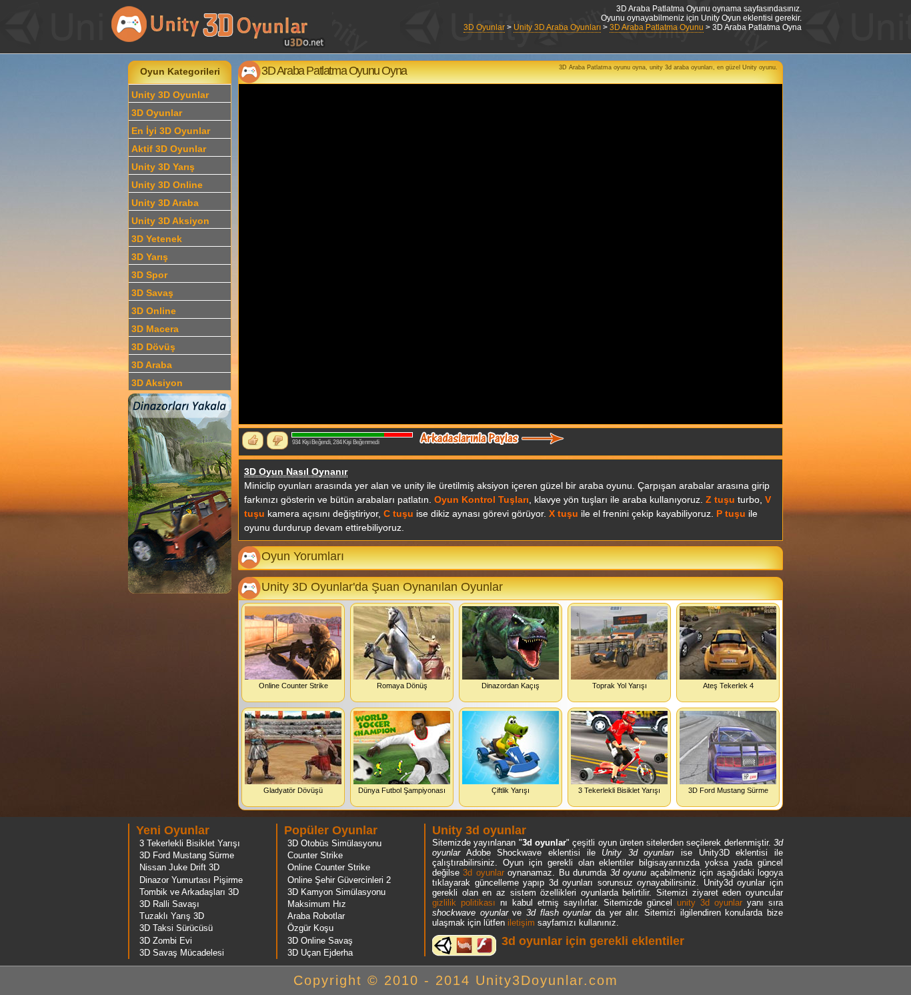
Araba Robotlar (316, 916)
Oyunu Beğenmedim (277, 440)
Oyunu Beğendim (252, 440)
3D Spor (149, 274)
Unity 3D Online (167, 184)
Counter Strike (315, 855)
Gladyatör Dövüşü (293, 790)
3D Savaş (152, 292)
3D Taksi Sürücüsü (176, 928)
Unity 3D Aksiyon (170, 220)
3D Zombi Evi (165, 941)
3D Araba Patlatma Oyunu (657, 27)
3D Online (153, 310)
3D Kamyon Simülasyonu (336, 892)
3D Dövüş (153, 346)
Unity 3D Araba (165, 202)
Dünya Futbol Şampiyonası (401, 790)
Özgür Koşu (310, 928)
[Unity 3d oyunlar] (218, 46)
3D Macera (155, 328)
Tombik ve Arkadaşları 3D (189, 892)
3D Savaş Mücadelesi (181, 953)
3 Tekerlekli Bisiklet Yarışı (619, 790)
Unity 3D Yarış (163, 166)
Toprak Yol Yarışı (619, 686)
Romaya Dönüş (402, 686)
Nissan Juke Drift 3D (179, 867)
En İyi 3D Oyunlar (170, 130)
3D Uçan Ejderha (320, 953)
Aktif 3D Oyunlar (168, 148)
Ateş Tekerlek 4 (728, 686)
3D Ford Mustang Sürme (728, 790)
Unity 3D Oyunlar (170, 94)
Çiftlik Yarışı (511, 790)
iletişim (521, 923)
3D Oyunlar (484, 27)
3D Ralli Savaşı (169, 904)
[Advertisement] (64, 261)
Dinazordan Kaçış (511, 686)
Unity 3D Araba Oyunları (557, 27)
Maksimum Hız (316, 904)
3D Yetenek (156, 238)
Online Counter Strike (293, 686)
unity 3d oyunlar (709, 903)
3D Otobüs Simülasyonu (334, 843)
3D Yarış (149, 256)
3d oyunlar (483, 873)
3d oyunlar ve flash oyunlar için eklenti (464, 945)
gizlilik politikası (464, 903)
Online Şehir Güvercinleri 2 (339, 880)
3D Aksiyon (157, 382)
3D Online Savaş (320, 941)
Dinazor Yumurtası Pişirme (191, 880)
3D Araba (151, 364)
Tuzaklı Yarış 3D (171, 916)
